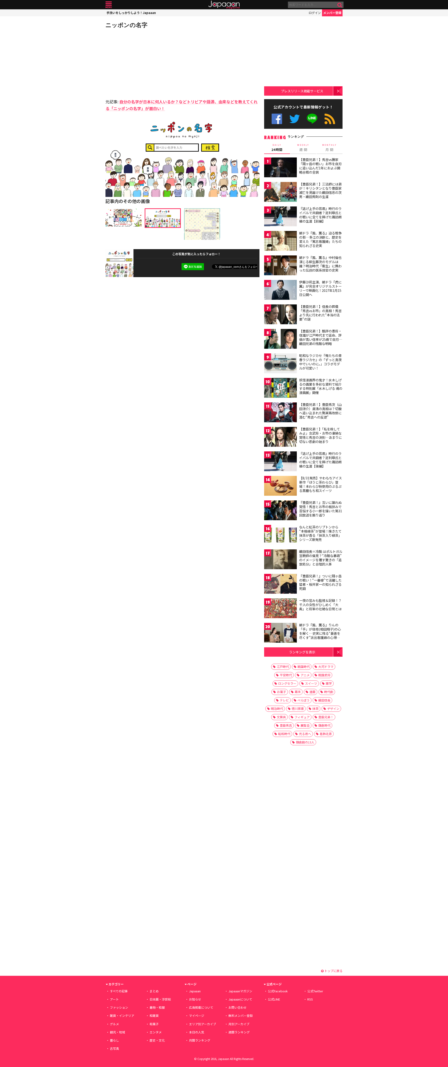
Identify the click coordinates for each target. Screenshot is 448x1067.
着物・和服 (157, 1007)
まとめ (154, 991)
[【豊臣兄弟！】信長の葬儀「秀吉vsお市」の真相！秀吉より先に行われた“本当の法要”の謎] (280, 315)
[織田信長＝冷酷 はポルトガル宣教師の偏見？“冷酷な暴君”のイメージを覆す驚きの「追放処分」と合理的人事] (280, 560)
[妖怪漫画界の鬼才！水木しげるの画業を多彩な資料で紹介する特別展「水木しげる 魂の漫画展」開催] (280, 388)
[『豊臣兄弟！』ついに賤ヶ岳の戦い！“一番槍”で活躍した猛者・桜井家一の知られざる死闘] (280, 584)
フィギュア (302, 717)
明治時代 (277, 708)
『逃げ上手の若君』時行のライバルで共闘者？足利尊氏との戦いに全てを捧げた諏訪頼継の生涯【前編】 (320, 214)
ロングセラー (287, 683)
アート (114, 999)
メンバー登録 (332, 12)
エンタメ (156, 1032)
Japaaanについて (240, 999)
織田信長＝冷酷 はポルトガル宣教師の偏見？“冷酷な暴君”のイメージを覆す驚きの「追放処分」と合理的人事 (320, 557)
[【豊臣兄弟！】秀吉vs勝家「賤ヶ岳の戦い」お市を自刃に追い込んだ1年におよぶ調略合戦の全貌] (280, 168)
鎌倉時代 (324, 725)
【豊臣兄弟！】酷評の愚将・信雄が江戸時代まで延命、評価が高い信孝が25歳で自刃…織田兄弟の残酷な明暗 (320, 337)
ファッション (119, 1007)
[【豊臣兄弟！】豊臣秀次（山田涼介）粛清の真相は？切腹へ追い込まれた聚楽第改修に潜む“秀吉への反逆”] (280, 413)
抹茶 (315, 708)
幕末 (298, 692)
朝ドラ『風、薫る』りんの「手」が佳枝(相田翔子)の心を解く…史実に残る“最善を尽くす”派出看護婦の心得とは (320, 633)
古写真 (114, 1048)
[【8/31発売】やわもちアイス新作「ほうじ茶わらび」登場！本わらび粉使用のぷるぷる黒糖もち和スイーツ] (280, 486)
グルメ (114, 1024)
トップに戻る (333, 971)
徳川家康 (298, 708)
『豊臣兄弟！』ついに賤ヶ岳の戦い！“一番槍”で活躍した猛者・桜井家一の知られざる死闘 (320, 582)
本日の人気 (196, 1032)
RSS (329, 119)
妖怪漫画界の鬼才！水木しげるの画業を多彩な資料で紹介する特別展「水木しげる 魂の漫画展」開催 (320, 386)
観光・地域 (117, 1032)
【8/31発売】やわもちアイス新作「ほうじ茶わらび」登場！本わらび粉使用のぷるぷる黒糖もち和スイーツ (320, 484)
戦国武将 (324, 675)
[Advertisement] (144, 63)
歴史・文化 (157, 1040)
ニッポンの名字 (126, 24)
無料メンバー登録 (240, 1015)
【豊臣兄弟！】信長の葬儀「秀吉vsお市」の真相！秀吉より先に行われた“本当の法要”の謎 (320, 312)
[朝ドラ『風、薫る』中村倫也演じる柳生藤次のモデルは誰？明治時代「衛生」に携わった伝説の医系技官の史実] (280, 266)
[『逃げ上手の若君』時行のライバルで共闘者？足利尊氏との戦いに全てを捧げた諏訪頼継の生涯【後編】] (280, 462)
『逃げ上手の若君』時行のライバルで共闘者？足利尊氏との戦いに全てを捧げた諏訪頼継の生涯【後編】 (320, 459)
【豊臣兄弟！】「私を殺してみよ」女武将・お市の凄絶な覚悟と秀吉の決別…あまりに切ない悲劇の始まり (320, 435)
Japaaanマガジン (240, 991)
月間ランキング (199, 1040)
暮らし (114, 1040)
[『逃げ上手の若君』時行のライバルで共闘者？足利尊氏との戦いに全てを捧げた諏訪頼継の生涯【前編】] (280, 217)
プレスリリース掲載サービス (302, 90)
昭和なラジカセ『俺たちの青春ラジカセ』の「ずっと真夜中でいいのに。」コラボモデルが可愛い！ (320, 361)
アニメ (305, 675)
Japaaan (224, 5)
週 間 (303, 147)
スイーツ (311, 683)
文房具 (281, 717)
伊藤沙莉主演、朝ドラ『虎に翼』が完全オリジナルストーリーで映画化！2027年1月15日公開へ (320, 288)
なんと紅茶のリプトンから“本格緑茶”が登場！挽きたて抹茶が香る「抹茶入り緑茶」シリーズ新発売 (320, 533)
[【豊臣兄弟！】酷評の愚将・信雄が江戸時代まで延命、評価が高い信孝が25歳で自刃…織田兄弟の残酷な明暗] (280, 339)
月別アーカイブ (238, 1024)
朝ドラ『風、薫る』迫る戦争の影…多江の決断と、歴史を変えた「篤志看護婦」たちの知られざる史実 (320, 239)
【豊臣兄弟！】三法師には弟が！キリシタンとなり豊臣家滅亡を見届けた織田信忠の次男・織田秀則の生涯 (320, 190)
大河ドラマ (325, 666)
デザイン (333, 708)
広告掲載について (201, 1007)
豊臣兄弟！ (325, 717)
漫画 (312, 692)
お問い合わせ (237, 1007)
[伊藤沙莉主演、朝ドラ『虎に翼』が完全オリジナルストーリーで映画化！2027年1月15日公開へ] (280, 290)
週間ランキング (239, 1032)
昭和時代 (284, 734)
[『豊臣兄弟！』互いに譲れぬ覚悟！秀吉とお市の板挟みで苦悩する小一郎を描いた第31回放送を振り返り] (280, 511)
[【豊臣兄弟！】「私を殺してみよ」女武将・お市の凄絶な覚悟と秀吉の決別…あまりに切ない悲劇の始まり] (280, 437)
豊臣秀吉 (286, 725)
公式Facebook (276, 119)
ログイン (315, 12)
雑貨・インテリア (122, 1015)
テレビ (284, 700)
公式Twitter (294, 119)
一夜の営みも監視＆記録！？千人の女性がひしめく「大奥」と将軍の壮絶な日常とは (320, 604)
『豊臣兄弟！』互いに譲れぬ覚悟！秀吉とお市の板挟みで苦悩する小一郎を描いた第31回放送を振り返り (320, 508)
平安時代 (286, 675)
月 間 (329, 147)
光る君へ (305, 734)
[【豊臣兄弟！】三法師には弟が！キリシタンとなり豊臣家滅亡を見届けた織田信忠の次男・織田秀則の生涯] (280, 192)
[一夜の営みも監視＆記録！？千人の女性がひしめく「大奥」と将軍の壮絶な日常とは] (280, 609)
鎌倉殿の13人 (305, 742)
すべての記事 (119, 991)
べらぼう (304, 700)
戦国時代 (304, 666)
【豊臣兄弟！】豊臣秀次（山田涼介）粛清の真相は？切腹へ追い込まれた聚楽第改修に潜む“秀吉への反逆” (320, 410)
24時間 (277, 147)
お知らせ (195, 999)
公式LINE (312, 119)
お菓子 (281, 692)
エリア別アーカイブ (202, 1024)
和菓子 (154, 1024)
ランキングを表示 (302, 651)
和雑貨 (154, 1015)
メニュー (108, 4)
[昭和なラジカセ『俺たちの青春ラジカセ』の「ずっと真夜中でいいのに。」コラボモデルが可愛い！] (280, 364)
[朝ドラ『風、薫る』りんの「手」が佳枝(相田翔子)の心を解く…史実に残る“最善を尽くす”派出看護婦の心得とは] (280, 633)
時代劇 (328, 692)
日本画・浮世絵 (160, 999)
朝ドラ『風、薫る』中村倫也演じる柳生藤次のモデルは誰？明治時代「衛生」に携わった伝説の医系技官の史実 (320, 263)
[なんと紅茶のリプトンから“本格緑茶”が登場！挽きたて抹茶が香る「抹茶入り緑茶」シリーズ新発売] (280, 535)
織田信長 (324, 700)
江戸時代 (283, 666)
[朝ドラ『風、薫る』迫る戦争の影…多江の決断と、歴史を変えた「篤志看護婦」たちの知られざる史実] (280, 241)
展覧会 (305, 725)
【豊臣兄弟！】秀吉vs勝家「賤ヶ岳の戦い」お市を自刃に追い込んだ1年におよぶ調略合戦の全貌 (320, 165)
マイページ (196, 1015)
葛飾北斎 (326, 734)
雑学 (329, 683)
